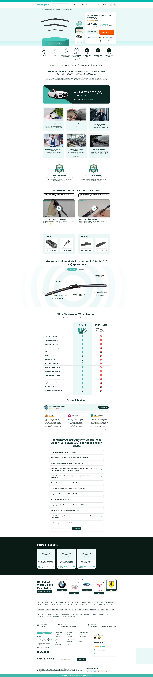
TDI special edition (87, 614)
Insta (41, 652)
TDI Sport (95, 614)
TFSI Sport (64, 616)
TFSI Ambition (40, 616)
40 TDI (91, 600)
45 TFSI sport (47, 604)
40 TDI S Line (40, 602)
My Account (111, 4)
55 (111, 604)
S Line (113, 609)
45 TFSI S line (40, 604)
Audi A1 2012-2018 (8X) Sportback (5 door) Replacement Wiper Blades (86, 563)
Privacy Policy (71, 644)
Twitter (48, 652)
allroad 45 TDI (64, 607)
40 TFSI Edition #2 (59, 602)
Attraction (85, 607)
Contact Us (106, 4)
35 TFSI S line (76, 600)
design (61, 609)
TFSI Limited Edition (56, 616)
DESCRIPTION (53, 65)
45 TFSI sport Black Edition (57, 604)
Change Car (79, 42)
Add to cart (106, 32)
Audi (46, 9)
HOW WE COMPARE (84, 65)
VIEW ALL (75, 528)
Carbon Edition (55, 609)
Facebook (38, 652)
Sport (89, 611)
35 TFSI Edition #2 (58, 600)
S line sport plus (83, 611)
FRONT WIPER (72, 269)
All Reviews (102, 407)
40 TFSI (52, 602)
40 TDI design (96, 600)
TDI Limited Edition (65, 614)
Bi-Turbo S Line (41, 609)
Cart (114, 4)
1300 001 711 (44, 626)
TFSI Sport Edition (71, 616)
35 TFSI (44, 600)
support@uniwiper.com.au (69, 626)
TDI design (57, 614)
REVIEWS (95, 65)
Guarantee (93, 4)
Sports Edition (111, 611)
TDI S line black (79, 614)
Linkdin (45, 652)
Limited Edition (85, 609)
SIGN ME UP (81, 659)
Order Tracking (71, 639)
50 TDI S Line (88, 604)
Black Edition (48, 609)
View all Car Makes (43, 591)
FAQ (102, 65)
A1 (48, 9)
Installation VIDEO (56, 43)
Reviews (100, 4)
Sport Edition (94, 611)
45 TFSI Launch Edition (109, 602)
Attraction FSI (91, 607)
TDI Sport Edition (101, 614)
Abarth (81, 634)
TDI (38, 614)
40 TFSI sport (83, 602)
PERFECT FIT (73, 65)
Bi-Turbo (97, 607)
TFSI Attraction (48, 616)
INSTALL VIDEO (63, 65)
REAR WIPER (81, 269)
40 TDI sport (47, 602)
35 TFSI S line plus (84, 600)
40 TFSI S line (67, 602)
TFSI (107, 614)
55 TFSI (39, 607)
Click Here (90, 99)
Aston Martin (83, 638)
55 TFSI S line (44, 607)
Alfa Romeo (83, 636)
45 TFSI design (100, 602)
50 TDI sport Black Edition (104, 604)
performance (93, 609)
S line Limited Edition (68, 611)
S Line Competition (58, 611)
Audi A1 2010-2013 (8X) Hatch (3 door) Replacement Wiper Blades (66, 563)
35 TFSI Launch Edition (68, 600)
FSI (69, 609)
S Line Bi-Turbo (41, 611)
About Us (58, 636)
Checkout (70, 636)
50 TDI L (82, 604)
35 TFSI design (50, 600)
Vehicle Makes (85, 4)
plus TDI (102, 609)
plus (98, 609)
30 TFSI (39, 600)
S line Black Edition (49, 611)
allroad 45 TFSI (72, 607)
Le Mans (79, 609)
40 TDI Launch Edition (105, 600)
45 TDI (89, 602)
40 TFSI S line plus (75, 602)
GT (72, 609)
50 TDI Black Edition (75, 604)
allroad (50, 607)
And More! (82, 643)
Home (43, 9)
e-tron (66, 609)
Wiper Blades (77, 4)
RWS (107, 609)
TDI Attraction (50, 614)
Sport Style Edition (102, 611)
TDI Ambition (43, 614)
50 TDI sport (95, 604)
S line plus (76, 611)
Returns (70, 641)
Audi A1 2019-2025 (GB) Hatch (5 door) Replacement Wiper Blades (46, 563)
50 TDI (68, 604)
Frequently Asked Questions (60, 640)
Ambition (79, 607)
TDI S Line (72, 614)
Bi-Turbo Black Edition (105, 607)
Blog (57, 642)
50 (64, 604)
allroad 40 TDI (57, 607)
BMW (81, 641)
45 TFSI (93, 602)
